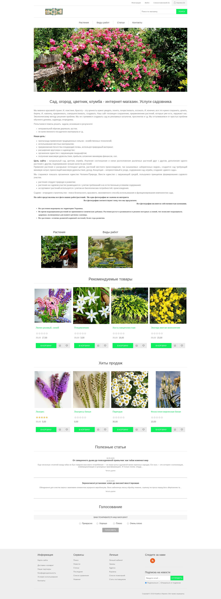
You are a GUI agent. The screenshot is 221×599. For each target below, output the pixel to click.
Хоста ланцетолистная (124, 328)
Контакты (137, 22)
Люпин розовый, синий (47, 328)
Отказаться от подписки (171, 583)
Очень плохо (136, 523)
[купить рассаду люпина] (53, 305)
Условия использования (48, 577)
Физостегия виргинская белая (166, 411)
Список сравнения (81, 575)
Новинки (76, 579)
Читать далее (110, 470)
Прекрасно (87, 523)
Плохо (119, 523)
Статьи (121, 22)
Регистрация (136, 3)
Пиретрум (117, 411)
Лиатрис (40, 411)
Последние (78, 572)
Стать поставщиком (117, 579)
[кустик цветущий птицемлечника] (91, 305)
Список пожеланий (117, 575)
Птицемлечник (81, 328)
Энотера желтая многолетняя (165, 328)
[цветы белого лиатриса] (91, 389)
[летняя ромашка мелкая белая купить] (129, 389)
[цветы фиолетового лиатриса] (53, 389)
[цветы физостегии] (168, 389)
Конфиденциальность (47, 573)
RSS (152, 560)
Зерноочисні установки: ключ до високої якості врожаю (110, 483)
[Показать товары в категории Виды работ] (110, 252)
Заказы (112, 564)
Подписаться (152, 583)
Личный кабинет (116, 560)
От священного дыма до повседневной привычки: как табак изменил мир (110, 460)
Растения (84, 22)
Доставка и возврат (46, 565)
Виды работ (103, 22)
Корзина (112, 572)
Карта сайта (43, 560)
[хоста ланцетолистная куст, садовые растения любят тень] (129, 305)
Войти (147, 3)
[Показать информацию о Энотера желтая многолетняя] (168, 305)
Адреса (112, 568)
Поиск (75, 560)
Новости (76, 564)
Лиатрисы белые (82, 411)
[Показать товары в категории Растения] (59, 252)
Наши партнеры (44, 569)
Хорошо (103, 523)
